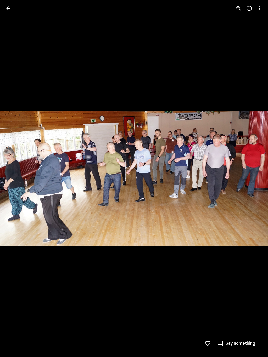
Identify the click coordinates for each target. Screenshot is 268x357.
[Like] (208, 343)
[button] (14, 178)
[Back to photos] (8, 8)
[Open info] (249, 8)
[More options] (259, 8)
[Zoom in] (238, 8)
